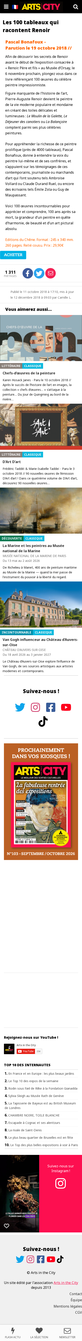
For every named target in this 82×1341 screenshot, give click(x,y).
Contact (76, 1293)
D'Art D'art (12, 461)
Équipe (76, 1300)
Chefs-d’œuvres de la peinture (29, 373)
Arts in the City (66, 1282)
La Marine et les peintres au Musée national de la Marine (33, 548)
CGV (78, 1312)
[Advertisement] (41, 917)
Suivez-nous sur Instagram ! (60, 1168)
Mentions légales (68, 1306)
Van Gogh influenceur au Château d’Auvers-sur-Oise (40, 642)
